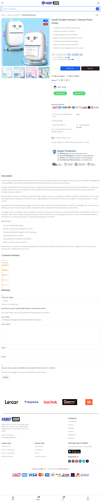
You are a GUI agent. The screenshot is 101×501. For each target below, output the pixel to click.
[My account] (99, 3)
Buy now (90, 68)
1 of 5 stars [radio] (5, 320)
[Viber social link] (69, 80)
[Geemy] (69, 402)
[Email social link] (62, 80)
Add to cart (70, 68)
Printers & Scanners (29, 15)
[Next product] (99, 15)
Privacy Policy (5, 446)
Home (3, 15)
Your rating (5, 317)
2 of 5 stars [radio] (13, 320)
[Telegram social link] (67, 80)
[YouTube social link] (76, 461)
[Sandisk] (50, 402)
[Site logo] (50, 3)
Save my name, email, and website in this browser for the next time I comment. (28, 368)
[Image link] (10, 419)
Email (4, 356)
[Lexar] (12, 402)
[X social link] (59, 80)
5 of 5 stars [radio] (37, 320)
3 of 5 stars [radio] (21, 320)
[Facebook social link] (57, 80)
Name (4, 348)
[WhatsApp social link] (64, 80)
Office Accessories (13, 15)
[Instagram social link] (73, 461)
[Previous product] (95, 15)
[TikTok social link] (87, 461)
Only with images (7, 297)
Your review (6, 324)
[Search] (97, 9)
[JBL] (89, 402)
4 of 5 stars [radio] (29, 320)
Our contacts (39, 446)
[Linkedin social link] (80, 461)
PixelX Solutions (63, 469)
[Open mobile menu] (2, 3)
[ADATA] (31, 402)
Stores (37, 453)
